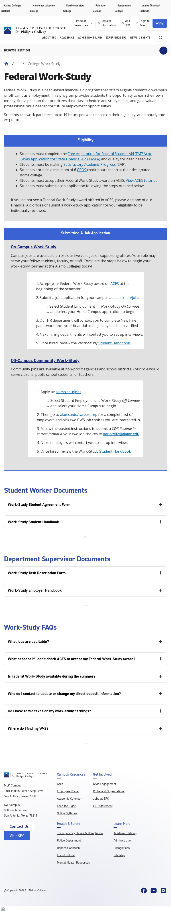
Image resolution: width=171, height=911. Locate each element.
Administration (123, 840)
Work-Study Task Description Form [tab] (37, 573)
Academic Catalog (125, 833)
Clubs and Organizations (108, 791)
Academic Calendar (69, 799)
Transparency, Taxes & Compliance (80, 833)
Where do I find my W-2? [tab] (28, 728)
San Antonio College (123, 8)
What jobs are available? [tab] (28, 641)
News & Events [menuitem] (140, 37)
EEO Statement (102, 806)
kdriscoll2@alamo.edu (121, 433)
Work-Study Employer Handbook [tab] (35, 590)
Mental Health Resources (73, 862)
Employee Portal (68, 791)
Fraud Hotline (66, 855)
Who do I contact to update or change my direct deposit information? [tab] (64, 693)
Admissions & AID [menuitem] (90, 37)
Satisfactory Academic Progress (89, 164)
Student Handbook (115, 451)
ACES (114, 283)
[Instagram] (163, 890)
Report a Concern (68, 848)
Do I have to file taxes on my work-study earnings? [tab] (49, 711)
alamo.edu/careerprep (78, 414)
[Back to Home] (6, 63)
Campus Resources (71, 774)
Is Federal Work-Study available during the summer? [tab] (52, 676)
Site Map (119, 855)
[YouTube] (153, 890)
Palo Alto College (99, 8)
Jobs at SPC (101, 799)
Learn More (122, 823)
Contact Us (19, 826)
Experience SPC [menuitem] (116, 37)
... (18, 63)
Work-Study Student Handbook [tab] (33, 522)
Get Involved (102, 774)
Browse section (17, 50)
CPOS (82, 169)
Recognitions (122, 848)
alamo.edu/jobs (126, 297)
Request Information (108, 23)
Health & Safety (68, 823)
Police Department (69, 840)
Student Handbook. (114, 343)
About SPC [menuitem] (49, 37)
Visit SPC (127, 23)
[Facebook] (143, 890)
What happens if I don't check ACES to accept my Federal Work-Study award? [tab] (71, 659)
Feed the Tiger (66, 806)
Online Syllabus (67, 813)
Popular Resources (81, 23)
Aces (60, 784)
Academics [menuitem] (67, 37)
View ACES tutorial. (141, 180)
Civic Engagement (104, 784)
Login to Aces (144, 23)
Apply (159, 23)
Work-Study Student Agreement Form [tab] (39, 504)
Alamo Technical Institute (150, 8)
